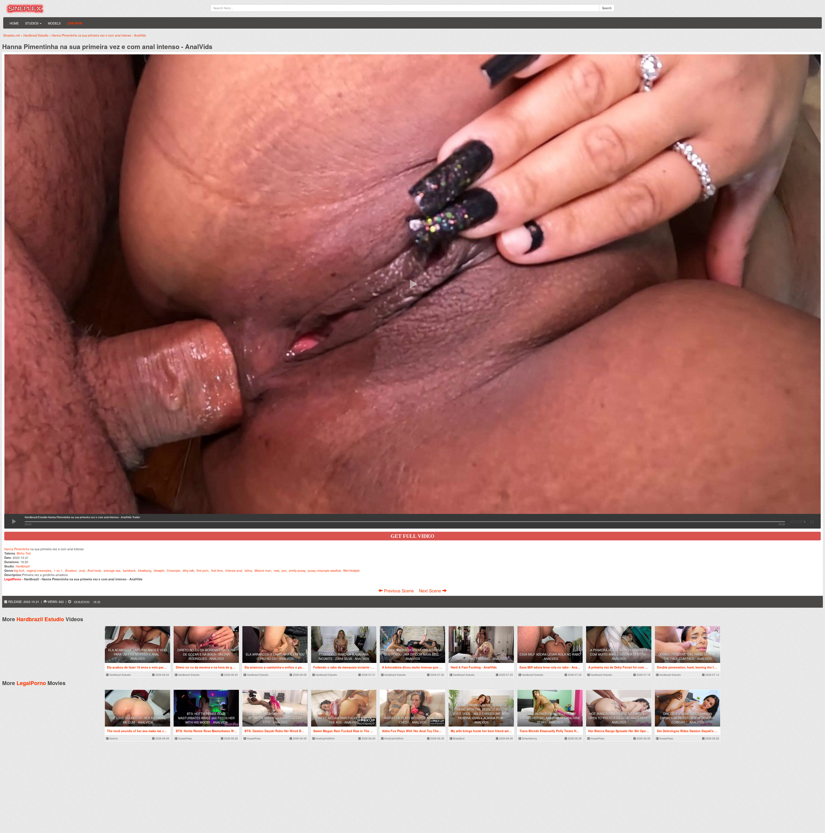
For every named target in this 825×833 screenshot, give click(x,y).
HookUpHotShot (325, 738)
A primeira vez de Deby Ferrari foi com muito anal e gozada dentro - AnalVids (619, 654)
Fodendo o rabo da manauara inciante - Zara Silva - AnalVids (343, 656)
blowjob (159, 570)
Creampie (173, 570)
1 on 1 (58, 570)
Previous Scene (399, 590)
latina (248, 570)
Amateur (70, 570)
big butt (19, 570)
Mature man (263, 570)
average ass (112, 570)
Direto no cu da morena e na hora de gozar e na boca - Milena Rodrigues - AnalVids (206, 654)
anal (82, 570)
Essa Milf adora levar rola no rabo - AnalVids (550, 656)
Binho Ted (24, 553)
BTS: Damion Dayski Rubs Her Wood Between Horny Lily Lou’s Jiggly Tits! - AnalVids (275, 718)
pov (284, 570)
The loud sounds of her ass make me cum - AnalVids (137, 720)
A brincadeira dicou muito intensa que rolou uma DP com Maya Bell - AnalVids (413, 654)
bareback (129, 570)
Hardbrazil (23, 566)
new (276, 570)
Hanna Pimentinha (16, 549)
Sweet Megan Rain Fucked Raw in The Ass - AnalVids (343, 720)
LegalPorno (31, 683)
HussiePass (184, 738)
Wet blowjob (351, 570)
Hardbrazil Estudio (40, 619)
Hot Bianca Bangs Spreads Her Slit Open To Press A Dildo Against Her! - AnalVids (618, 718)
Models (54, 23)
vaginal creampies (39, 570)
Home (14, 23)
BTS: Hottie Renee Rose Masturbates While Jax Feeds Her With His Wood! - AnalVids (206, 718)
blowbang (144, 570)
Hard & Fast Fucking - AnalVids (481, 658)
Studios (32, 23)
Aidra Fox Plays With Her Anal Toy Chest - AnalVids (412, 720)
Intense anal (233, 570)
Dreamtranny (529, 738)
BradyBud (458, 738)
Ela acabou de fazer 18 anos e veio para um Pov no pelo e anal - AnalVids (137, 654)
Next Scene (430, 590)
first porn (203, 570)
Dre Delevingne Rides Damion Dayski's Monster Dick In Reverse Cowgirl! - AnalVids (687, 718)
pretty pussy (297, 570)
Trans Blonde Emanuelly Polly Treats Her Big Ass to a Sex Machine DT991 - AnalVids (550, 718)
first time (217, 570)
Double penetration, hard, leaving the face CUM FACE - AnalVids (687, 656)
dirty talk (188, 570)
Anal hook (94, 570)
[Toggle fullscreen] (811, 521)
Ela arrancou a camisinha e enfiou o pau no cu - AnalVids (275, 656)
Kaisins (113, 738)
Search (607, 8)
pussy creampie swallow (324, 570)
